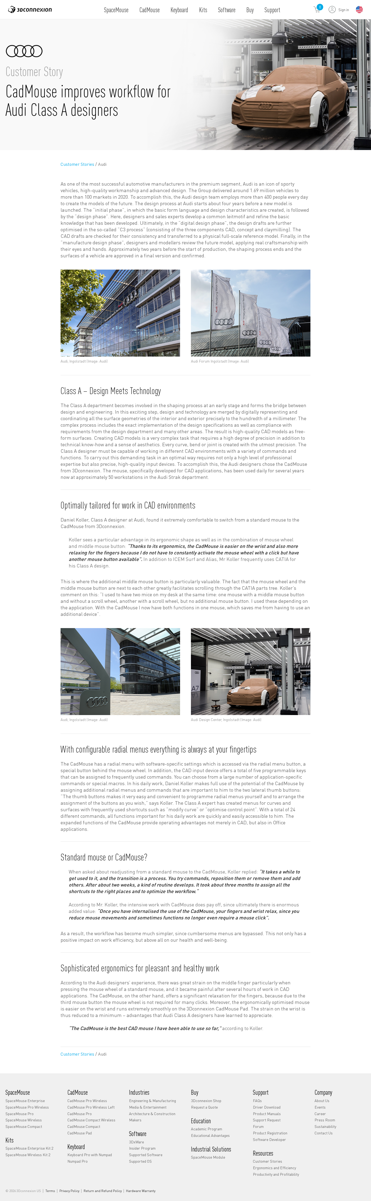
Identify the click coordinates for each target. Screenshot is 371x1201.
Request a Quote (204, 1107)
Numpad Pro (77, 1161)
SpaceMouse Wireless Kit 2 (27, 1154)
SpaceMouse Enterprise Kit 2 (29, 1148)
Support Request (267, 1119)
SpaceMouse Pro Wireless (27, 1107)
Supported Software (145, 1154)
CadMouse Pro (79, 1113)
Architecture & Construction (152, 1113)
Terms (50, 1191)
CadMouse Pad (79, 1132)
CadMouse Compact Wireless (91, 1119)
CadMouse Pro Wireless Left (91, 1107)
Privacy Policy (69, 1191)
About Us (322, 1100)
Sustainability (325, 1126)
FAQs (257, 1100)
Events (320, 1107)
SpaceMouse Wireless (23, 1119)
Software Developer (269, 1139)
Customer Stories (78, 164)
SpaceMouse (116, 9)
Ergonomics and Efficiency (274, 1167)
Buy (250, 9)
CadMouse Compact (83, 1126)
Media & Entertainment (147, 1107)
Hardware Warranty (140, 1191)
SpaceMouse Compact (23, 1126)
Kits (203, 9)
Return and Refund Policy (103, 1191)
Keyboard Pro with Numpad (89, 1154)
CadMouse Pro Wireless (87, 1100)
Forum (258, 1126)
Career (320, 1113)
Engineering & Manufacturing (152, 1100)
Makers (135, 1119)
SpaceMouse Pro (19, 1113)
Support (272, 9)
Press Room (325, 1119)
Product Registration (270, 1132)
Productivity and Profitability (276, 1174)
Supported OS (140, 1161)
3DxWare (136, 1141)
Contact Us (324, 1132)
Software (226, 9)
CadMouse (149, 9)
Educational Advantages (210, 1135)
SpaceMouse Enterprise (25, 1100)
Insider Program (142, 1148)
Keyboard (179, 9)
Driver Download (267, 1107)
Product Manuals (267, 1113)
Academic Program (206, 1128)
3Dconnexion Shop (206, 1100)
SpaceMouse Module (208, 1157)
